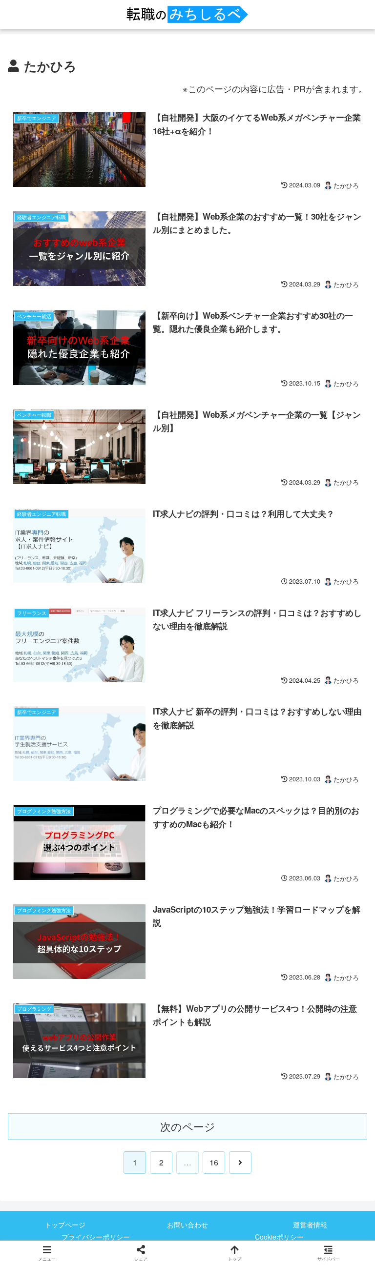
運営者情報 (310, 1224)
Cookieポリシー (279, 1237)
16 (213, 1162)
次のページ (187, 1126)
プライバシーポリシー (96, 1237)
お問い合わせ (187, 1224)
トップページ (64, 1224)
